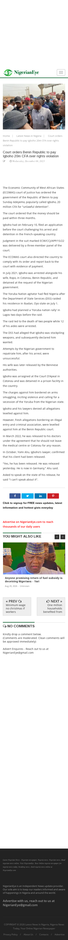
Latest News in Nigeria (29, 136)
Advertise (60, 934)
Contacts (44, 934)
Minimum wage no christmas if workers (16, 608)
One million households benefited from (52, 608)
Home (6, 136)
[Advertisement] (34, 34)
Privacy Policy (10, 934)
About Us (28, 934)
